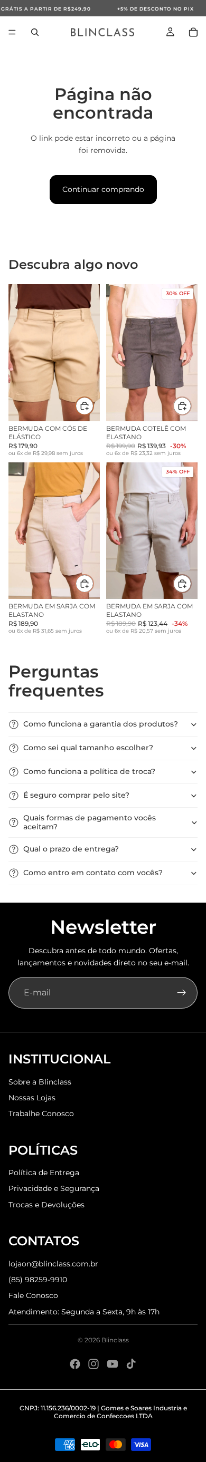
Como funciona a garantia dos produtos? (100, 724)
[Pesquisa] (34, 32)
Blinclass (115, 1340)
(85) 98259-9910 (37, 1279)
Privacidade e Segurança (53, 1188)
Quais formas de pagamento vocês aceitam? (89, 822)
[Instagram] (93, 1364)
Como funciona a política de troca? (89, 771)
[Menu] (12, 32)
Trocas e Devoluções (46, 1204)
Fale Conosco (33, 1295)
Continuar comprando (103, 189)
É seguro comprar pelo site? (76, 795)
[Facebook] (75, 1364)
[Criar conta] (182, 993)
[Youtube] (112, 1364)
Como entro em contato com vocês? (93, 872)
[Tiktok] (131, 1364)
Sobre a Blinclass (39, 1082)
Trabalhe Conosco (41, 1113)
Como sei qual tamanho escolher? (88, 747)
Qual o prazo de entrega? (71, 849)
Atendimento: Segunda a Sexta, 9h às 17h (84, 1311)
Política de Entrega (43, 1172)
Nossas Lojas (31, 1097)
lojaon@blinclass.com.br (53, 1264)
